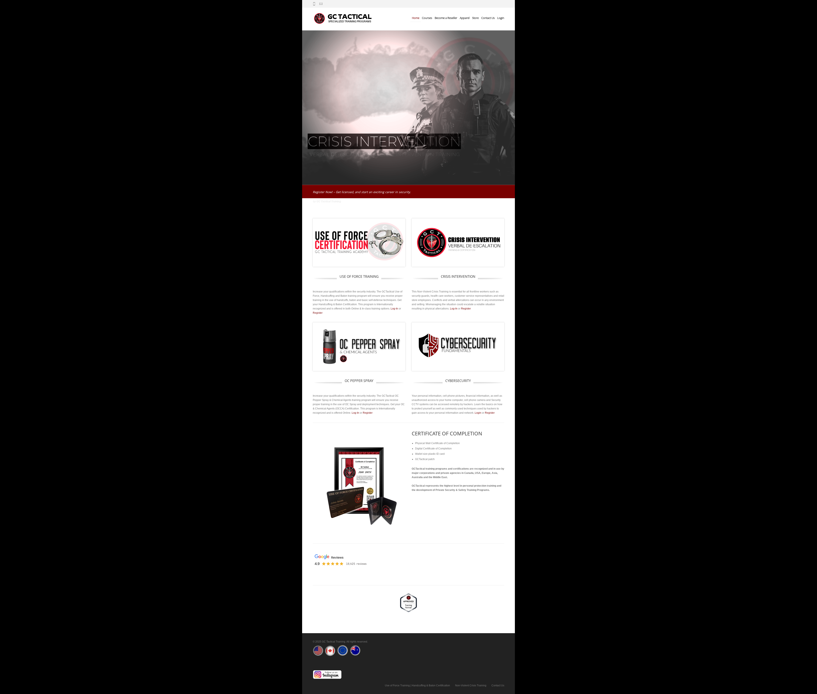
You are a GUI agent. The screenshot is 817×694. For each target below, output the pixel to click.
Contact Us (488, 18)
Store (475, 18)
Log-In (394, 308)
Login (500, 18)
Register (318, 312)
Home (415, 18)
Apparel (465, 18)
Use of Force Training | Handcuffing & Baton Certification (417, 685)
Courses (427, 18)
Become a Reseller (446, 18)
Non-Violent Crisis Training (470, 685)
